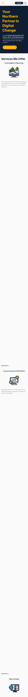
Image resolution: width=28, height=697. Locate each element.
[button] (25, 3)
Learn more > (5, 365)
